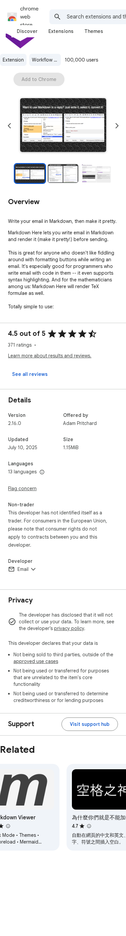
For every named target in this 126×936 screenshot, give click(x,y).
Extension (13, 60)
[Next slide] (117, 125)
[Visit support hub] (89, 724)
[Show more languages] (42, 472)
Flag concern (22, 488)
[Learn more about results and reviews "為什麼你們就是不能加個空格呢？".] (89, 826)
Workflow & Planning (46, 60)
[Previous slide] (9, 125)
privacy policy (69, 628)
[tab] (27, 31)
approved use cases (35, 661)
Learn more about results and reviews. (49, 356)
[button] (63, 125)
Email (23, 569)
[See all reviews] (30, 374)
